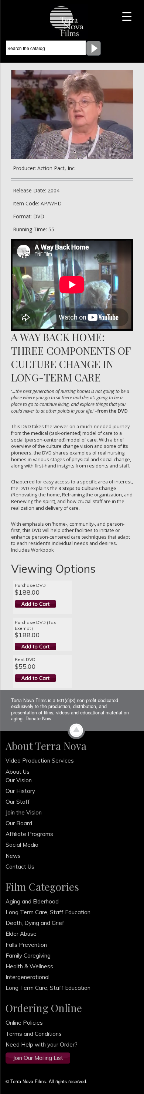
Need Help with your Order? (42, 1044)
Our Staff (18, 801)
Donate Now (38, 718)
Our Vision (19, 780)
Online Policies (24, 1022)
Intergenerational (27, 977)
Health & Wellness (29, 966)
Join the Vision (24, 812)
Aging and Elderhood (32, 901)
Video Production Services (40, 760)
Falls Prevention (26, 944)
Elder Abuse (21, 933)
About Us (18, 771)
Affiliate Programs (29, 833)
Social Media (22, 844)
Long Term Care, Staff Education (48, 912)
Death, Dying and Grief (35, 922)
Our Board (19, 823)
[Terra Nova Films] (69, 20)
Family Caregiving (28, 955)
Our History (20, 790)
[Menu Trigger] (127, 16)
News (13, 855)
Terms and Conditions (34, 1033)
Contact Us (20, 866)
